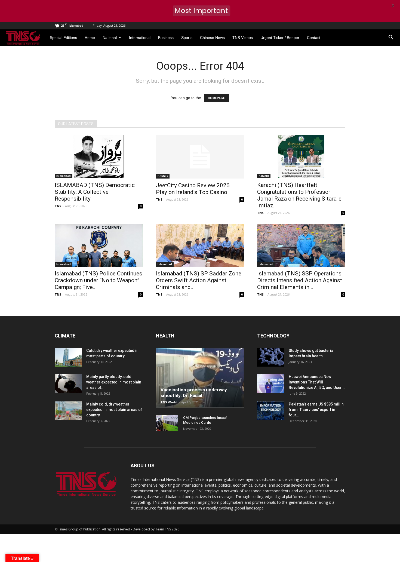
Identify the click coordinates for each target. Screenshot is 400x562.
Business (166, 37)
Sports (186, 37)
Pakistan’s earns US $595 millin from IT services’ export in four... (316, 409)
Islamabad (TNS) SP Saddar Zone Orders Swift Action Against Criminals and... (198, 280)
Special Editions (63, 37)
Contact (313, 37)
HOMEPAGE (216, 98)
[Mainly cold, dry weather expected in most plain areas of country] (68, 410)
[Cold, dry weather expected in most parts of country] (68, 357)
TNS (58, 206)
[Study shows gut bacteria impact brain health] (270, 357)
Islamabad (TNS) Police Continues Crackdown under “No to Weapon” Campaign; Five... (98, 280)
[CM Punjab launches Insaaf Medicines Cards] (167, 423)
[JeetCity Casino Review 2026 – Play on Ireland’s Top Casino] (200, 157)
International (139, 37)
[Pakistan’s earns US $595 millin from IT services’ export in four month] (270, 410)
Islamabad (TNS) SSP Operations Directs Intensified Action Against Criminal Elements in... (299, 280)
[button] (390, 37)
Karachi (264, 176)
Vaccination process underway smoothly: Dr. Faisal (194, 392)
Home (90, 37)
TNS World (169, 402)
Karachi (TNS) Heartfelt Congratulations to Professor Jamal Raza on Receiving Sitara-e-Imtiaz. (300, 195)
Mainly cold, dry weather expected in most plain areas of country (114, 409)
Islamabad (63, 176)
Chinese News (212, 37)
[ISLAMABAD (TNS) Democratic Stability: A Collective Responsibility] (99, 156)
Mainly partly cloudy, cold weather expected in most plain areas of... (113, 382)
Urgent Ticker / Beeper (279, 37)
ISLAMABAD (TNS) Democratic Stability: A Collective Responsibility (95, 192)
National (110, 37)
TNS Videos (242, 37)
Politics (163, 176)
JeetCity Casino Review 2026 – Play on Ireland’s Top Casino (195, 188)
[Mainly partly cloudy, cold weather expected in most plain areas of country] (68, 383)
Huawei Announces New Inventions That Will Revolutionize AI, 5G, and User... (317, 382)
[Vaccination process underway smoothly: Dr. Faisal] (200, 378)
